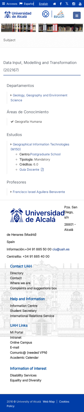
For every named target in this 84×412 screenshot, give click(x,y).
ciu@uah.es (60, 249)
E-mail (14, 347)
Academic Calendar (24, 357)
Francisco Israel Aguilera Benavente (39, 192)
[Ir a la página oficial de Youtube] (80, 4)
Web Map (49, 401)
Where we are (20, 283)
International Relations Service (32, 316)
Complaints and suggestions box (33, 288)
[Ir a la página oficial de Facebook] (61, 4)
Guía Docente (30, 169)
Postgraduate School (45, 154)
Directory (17, 273)
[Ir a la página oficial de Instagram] (74, 4)
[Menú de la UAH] (77, 15)
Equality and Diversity (25, 380)
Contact (16, 278)
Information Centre (23, 306)
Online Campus (21, 342)
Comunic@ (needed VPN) (28, 352)
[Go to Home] (17, 12)
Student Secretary (23, 310)
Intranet (16, 337)
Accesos (11, 3)
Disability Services (23, 375)
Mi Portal (16, 332)
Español (28, 3)
